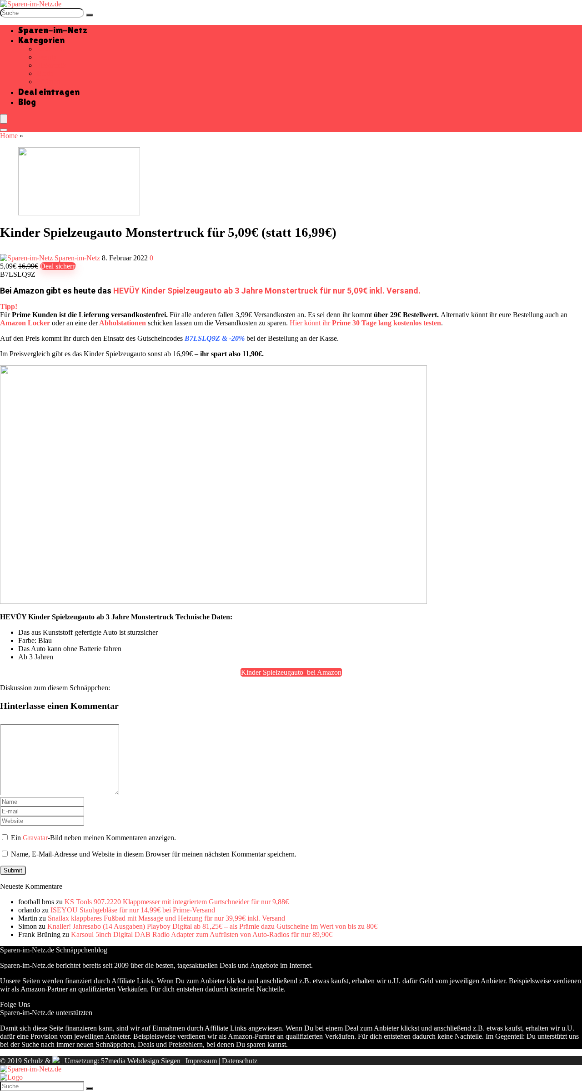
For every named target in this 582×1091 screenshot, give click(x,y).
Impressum (201, 1061)
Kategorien (41, 40)
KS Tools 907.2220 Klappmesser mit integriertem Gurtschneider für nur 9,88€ (177, 902)
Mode (44, 73)
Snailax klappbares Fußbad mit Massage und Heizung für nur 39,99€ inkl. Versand (166, 918)
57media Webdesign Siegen (141, 1061)
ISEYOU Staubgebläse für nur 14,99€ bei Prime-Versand (132, 910)
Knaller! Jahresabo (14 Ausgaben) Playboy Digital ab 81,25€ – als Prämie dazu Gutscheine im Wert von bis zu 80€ (212, 926)
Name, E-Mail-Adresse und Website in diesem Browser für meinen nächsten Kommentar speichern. (153, 854)
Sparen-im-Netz (52, 30)
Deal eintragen (49, 92)
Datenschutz (239, 1061)
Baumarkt (50, 49)
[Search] (3, 130)
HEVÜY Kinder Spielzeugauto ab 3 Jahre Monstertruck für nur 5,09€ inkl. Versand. (267, 290)
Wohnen (48, 81)
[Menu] (3, 119)
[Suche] (89, 15)
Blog (27, 102)
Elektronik (51, 65)
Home (9, 135)
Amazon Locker (25, 323)
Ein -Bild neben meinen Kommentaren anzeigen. (93, 838)
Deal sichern (58, 266)
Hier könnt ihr (365, 323)
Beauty (46, 57)
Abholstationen (122, 323)
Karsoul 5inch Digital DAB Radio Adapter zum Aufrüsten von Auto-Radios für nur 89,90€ (201, 934)
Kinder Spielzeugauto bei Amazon (291, 672)
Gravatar (35, 838)
